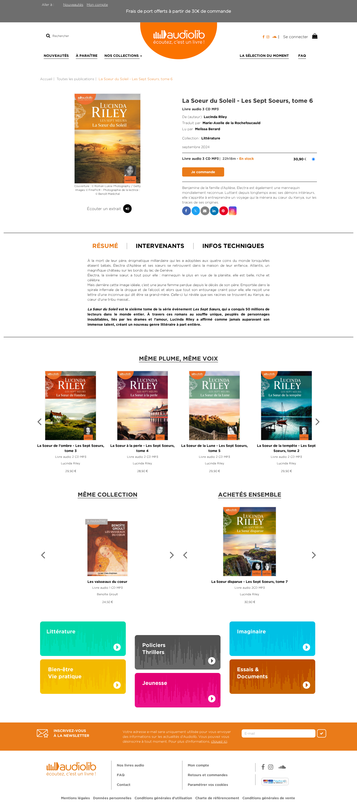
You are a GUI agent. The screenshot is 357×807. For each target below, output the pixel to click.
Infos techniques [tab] (233, 246)
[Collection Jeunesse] (178, 695)
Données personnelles (112, 798)
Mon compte (97, 5)
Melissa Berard (207, 129)
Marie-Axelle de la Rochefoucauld (231, 123)
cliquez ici (219, 741)
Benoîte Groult (107, 594)
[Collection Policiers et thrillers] (178, 647)
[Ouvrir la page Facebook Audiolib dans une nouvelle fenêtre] (263, 37)
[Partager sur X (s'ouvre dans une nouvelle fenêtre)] (196, 210)
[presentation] (39, 422)
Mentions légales (75, 798)
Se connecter (295, 37)
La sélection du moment (264, 55)
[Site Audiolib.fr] (72, 768)
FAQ (302, 55)
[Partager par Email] (205, 210)
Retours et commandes (208, 775)
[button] (107, 138)
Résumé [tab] (105, 246)
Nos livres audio (130, 765)
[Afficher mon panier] (314, 36)
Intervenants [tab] (160, 246)
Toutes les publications (75, 79)
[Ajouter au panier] (203, 172)
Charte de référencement (217, 798)
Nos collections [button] (122, 55)
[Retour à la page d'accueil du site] (178, 40)
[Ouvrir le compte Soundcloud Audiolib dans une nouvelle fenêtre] (275, 37)
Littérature (210, 138)
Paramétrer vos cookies (208, 784)
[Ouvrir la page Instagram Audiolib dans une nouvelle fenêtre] (267, 37)
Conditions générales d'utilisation (163, 798)
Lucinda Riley (215, 117)
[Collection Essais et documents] (272, 678)
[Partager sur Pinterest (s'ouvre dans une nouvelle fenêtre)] (223, 210)
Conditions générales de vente (268, 798)
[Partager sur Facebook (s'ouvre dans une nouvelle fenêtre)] (186, 210)
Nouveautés (73, 5)
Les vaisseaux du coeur (107, 581)
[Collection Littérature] (83, 640)
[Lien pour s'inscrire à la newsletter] (63, 733)
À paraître (86, 55)
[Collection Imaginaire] (272, 640)
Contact (123, 784)
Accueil (46, 79)
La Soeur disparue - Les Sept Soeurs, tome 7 (249, 581)
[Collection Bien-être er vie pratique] (83, 678)
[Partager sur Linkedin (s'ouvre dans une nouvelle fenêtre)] (214, 210)
